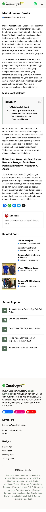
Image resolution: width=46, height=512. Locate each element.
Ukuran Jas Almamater (19, 319)
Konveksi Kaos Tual (23, 499)
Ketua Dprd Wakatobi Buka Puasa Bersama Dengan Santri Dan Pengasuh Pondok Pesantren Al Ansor (25, 114)
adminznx (7, 17)
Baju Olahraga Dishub (27, 248)
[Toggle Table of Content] (38, 102)
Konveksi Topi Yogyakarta (18, 490)
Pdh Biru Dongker (25, 241)
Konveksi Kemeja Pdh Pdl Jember (25, 496)
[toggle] (42, 4)
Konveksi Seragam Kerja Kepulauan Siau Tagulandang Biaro (23, 493)
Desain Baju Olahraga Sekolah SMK (24, 328)
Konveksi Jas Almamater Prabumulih (22, 475)
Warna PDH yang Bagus (28, 268)
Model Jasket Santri (20, 107)
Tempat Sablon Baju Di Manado (23, 347)
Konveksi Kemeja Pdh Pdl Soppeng (27, 487)
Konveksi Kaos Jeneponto (16, 478)
